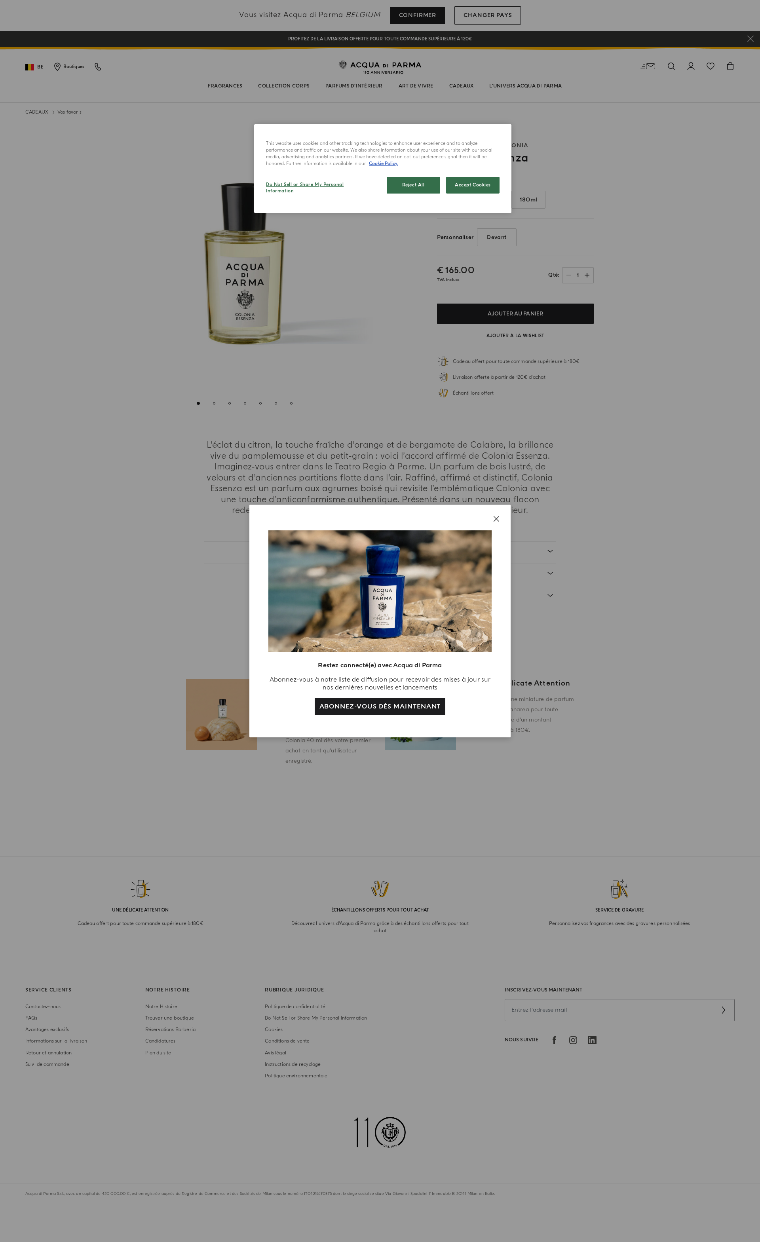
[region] (382, 168)
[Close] (496, 519)
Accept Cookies (473, 185)
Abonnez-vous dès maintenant (380, 706)
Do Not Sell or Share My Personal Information (305, 188)
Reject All (413, 185)
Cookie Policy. (383, 164)
